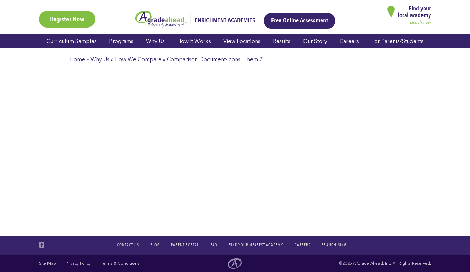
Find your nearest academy (256, 245)
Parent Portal (185, 245)
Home (77, 59)
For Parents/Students (397, 41)
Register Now (67, 19)
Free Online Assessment (299, 20)
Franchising (334, 245)
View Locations (241, 41)
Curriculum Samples (71, 41)
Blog (155, 245)
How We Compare (138, 59)
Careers (349, 41)
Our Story (315, 41)
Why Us (155, 41)
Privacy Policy (78, 263)
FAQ (213, 245)
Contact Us (128, 245)
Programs (121, 41)
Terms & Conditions (119, 263)
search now (420, 22)
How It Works (194, 41)
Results (281, 41)
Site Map (47, 263)
